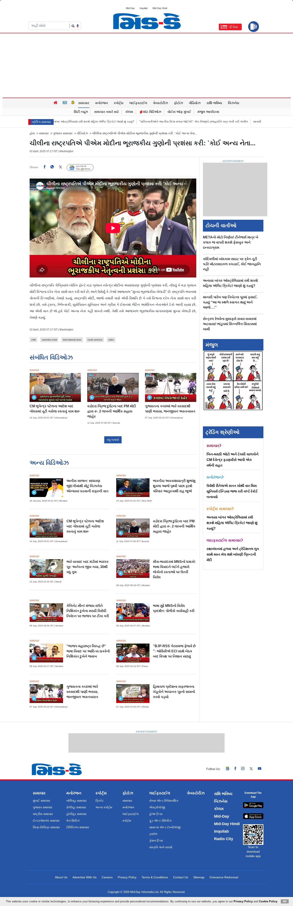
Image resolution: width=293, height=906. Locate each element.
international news (72, 339)
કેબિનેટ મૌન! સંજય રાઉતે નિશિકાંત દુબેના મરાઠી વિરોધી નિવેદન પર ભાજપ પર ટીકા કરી (87, 611)
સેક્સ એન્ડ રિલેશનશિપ (163, 800)
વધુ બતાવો (113, 439)
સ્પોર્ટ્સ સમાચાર (219, 509)
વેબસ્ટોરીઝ (160, 103)
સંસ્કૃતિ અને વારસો (160, 847)
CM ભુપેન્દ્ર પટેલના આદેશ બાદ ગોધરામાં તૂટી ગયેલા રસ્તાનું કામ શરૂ (85, 526)
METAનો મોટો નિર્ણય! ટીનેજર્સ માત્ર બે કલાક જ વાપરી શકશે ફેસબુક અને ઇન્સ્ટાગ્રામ (230, 242)
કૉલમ (129, 112)
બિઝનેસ (233, 103)
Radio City (223, 839)
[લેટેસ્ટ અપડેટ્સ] (73, 103)
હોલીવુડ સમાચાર (76, 814)
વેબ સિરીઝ (73, 820)
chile (33, 339)
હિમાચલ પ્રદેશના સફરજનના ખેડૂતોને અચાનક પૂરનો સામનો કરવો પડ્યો (174, 692)
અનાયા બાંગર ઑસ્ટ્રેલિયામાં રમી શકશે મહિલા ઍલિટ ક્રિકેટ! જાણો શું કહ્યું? (67, 121)
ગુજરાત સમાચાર (62, 133)
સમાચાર (83, 103)
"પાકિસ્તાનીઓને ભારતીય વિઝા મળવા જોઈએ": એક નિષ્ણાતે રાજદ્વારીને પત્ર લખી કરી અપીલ (171, 121)
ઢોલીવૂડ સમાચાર (76, 807)
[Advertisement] (146, 65)
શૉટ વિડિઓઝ (151, 112)
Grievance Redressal (224, 877)
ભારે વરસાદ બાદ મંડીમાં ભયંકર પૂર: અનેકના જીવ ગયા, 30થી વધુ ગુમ (87, 567)
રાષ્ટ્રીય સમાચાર (43, 814)
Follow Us (83, 167)
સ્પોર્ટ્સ (118, 103)
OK (285, 901)
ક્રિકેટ (99, 800)
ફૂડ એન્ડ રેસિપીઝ (160, 820)
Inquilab (144, 8)
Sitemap (198, 877)
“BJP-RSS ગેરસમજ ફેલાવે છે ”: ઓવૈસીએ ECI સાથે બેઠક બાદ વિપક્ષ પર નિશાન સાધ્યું (174, 651)
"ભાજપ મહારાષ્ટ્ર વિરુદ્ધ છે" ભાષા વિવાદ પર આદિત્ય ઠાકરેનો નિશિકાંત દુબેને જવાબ (88, 651)
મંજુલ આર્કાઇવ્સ (208, 112)
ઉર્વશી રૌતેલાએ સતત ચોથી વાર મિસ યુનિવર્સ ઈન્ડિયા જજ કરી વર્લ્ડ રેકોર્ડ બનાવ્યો (232, 491)
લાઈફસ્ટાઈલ (138, 103)
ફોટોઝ (178, 103)
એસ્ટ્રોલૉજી (157, 807)
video (111, 339)
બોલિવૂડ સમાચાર (76, 800)
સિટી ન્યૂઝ (81, 112)
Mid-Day (130, 8)
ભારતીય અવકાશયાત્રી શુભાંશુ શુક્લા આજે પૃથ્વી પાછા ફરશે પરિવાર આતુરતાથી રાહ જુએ (174, 486)
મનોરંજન (101, 103)
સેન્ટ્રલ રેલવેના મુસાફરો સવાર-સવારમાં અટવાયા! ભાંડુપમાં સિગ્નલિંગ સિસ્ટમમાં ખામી (230, 324)
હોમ (32, 133)
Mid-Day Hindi (160, 8)
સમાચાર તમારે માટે (106, 112)
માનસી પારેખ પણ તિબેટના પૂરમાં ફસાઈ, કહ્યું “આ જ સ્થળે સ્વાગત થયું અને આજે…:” (230, 302)
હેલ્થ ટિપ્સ (155, 814)
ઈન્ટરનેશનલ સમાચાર (46, 820)
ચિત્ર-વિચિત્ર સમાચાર (46, 827)
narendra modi (49, 339)
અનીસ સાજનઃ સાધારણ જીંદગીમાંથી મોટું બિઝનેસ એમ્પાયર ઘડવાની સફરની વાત (87, 486)
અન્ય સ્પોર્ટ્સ (103, 807)
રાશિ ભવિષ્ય (214, 103)
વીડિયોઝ (195, 103)
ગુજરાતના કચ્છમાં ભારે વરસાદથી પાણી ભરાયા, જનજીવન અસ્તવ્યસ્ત (82, 692)
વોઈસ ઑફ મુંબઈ (179, 112)
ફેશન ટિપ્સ (156, 840)
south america (95, 339)
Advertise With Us (84, 877)
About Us (61, 877)
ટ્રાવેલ (153, 834)
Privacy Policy (127, 877)
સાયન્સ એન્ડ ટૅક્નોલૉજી (165, 827)
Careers (107, 877)
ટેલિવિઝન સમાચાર (77, 827)
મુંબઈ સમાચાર (41, 800)
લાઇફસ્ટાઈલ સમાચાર (224, 540)
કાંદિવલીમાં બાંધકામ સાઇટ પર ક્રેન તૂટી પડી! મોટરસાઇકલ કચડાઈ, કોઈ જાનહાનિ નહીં (232, 264)
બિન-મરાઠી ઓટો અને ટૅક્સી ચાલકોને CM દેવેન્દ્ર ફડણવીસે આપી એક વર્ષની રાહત (232, 459)
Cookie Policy (268, 901)
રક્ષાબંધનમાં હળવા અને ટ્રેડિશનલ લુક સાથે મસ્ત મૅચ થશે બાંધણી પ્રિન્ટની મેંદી (233, 554)
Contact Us (180, 877)
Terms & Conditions (155, 877)
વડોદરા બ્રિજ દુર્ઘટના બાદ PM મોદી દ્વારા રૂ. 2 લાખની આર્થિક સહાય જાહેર (111, 411)
